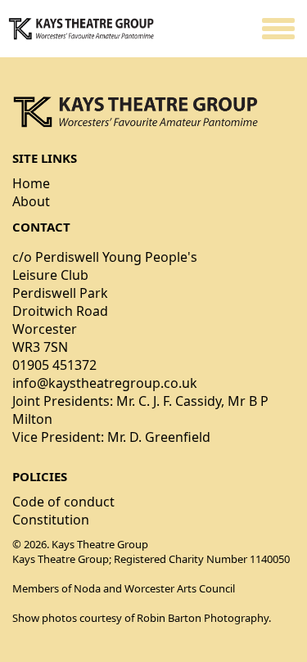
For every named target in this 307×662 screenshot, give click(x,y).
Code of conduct (63, 502)
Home (31, 183)
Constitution (50, 520)
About (31, 201)
